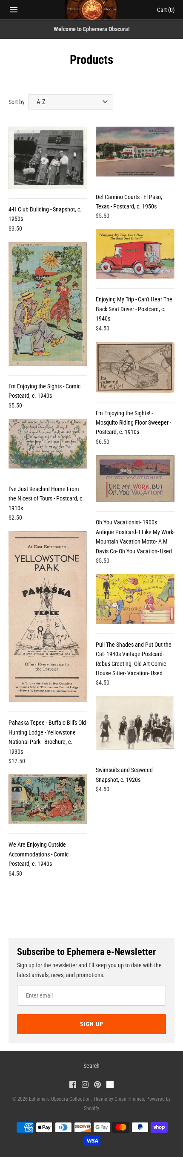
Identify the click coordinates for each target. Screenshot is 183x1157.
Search (91, 1065)
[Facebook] (72, 1086)
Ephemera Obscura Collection (60, 1099)
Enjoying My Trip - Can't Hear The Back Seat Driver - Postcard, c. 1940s (134, 309)
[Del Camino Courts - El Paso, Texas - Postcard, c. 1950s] (135, 151)
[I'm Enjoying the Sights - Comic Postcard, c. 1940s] (48, 304)
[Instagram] (85, 1086)
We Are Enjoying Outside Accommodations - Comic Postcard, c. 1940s (39, 854)
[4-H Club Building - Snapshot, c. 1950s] (48, 158)
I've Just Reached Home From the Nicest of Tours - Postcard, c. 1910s (46, 499)
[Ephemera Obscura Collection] (91, 10)
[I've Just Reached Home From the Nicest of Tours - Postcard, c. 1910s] (48, 444)
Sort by (17, 101)
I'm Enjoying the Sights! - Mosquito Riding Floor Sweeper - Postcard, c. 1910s (133, 423)
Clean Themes (129, 1099)
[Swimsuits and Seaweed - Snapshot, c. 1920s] (135, 722)
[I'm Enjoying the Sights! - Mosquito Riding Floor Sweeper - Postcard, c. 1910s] (135, 367)
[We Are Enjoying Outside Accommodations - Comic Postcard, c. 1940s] (48, 799)
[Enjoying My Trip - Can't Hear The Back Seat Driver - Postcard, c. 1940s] (135, 254)
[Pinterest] (97, 1086)
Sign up (91, 1024)
